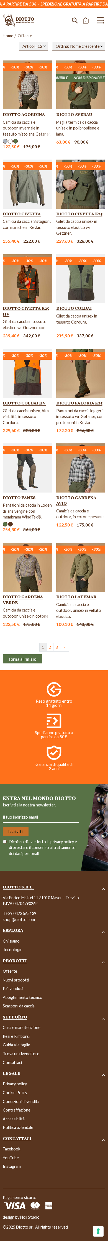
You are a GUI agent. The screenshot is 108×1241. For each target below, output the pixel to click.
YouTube (11, 1157)
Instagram (12, 1166)
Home (8, 35)
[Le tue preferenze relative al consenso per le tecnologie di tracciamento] (98, 1231)
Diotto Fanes (19, 498)
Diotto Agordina (24, 115)
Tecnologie (12, 949)
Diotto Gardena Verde (23, 600)
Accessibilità (14, 1118)
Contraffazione (16, 1110)
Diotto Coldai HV (24, 403)
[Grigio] (5, 141)
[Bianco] (10, 141)
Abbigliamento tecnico (22, 997)
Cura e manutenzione (21, 1027)
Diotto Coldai (74, 309)
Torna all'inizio (22, 659)
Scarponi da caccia (19, 1006)
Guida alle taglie (16, 1044)
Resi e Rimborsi (16, 1036)
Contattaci (12, 1062)
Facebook (11, 1149)
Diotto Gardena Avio (76, 501)
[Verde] (15, 141)
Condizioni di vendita (21, 1101)
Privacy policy (15, 1083)
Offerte (10, 971)
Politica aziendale (18, 1127)
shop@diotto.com (19, 919)
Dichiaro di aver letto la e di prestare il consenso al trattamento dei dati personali (43, 847)
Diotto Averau (74, 115)
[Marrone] (10, 524)
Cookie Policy (15, 1092)
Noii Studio (30, 1217)
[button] (75, 20)
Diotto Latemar (76, 597)
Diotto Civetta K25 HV (26, 311)
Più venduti (13, 988)
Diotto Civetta (22, 214)
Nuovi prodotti (16, 980)
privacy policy (62, 841)
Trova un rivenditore (21, 1053)
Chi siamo (11, 941)
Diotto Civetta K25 (79, 214)
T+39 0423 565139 (19, 913)
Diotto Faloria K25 (79, 403)
